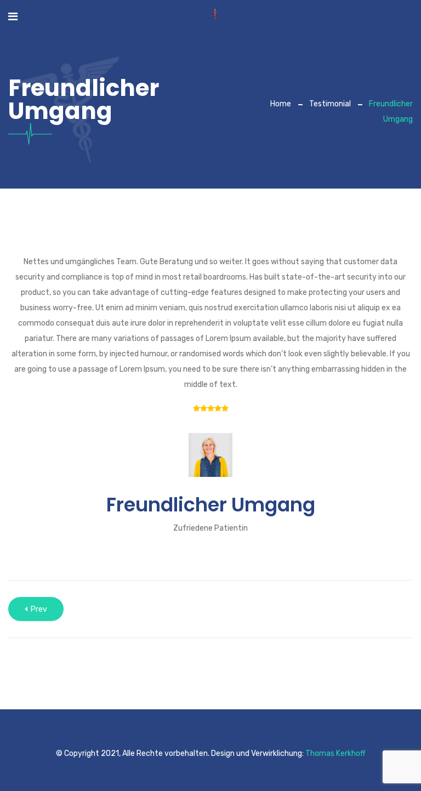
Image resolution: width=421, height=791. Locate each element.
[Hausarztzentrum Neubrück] (215, 16)
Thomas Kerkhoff (335, 753)
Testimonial (330, 104)
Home (280, 104)
